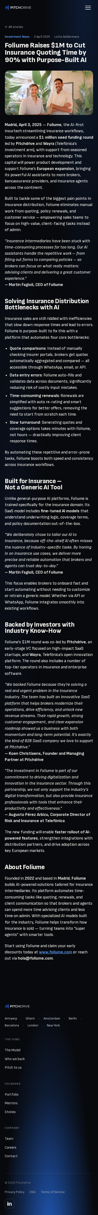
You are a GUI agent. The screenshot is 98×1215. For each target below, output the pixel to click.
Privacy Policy (14, 1192)
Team (9, 1138)
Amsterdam (52, 1018)
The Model (12, 1050)
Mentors (11, 1103)
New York (53, 1025)
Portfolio (12, 1094)
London (33, 1025)
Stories (10, 1112)
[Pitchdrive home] (18, 8)
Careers (10, 1147)
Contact (11, 1156)
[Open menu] (88, 7)
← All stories (14, 27)
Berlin (73, 1018)
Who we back (15, 1059)
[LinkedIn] (9, 1203)
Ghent (30, 1018)
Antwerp (11, 1018)
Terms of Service (53, 1192)
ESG (32, 1192)
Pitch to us (13, 1067)
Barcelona (12, 1025)
